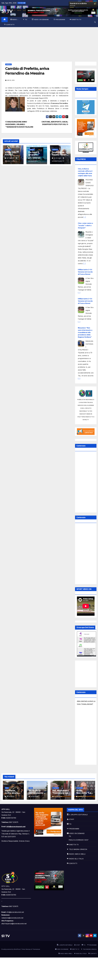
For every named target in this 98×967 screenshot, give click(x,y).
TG (70, 836)
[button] (95, 22)
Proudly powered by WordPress (11, 949)
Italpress (55, 788)
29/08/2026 (10, 796)
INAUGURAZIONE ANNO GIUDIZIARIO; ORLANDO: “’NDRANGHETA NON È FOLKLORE (19, 124)
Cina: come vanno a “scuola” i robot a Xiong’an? (85, 171)
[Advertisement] (49, 41)
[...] (84, 209)
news (6, 788)
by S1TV (94, 656)
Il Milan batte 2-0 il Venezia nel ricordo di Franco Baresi (85, 217)
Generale (8, 64)
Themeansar (36, 949)
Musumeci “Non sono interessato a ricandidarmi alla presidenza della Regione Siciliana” (85, 278)
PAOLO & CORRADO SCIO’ (79, 840)
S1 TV (6, 11)
